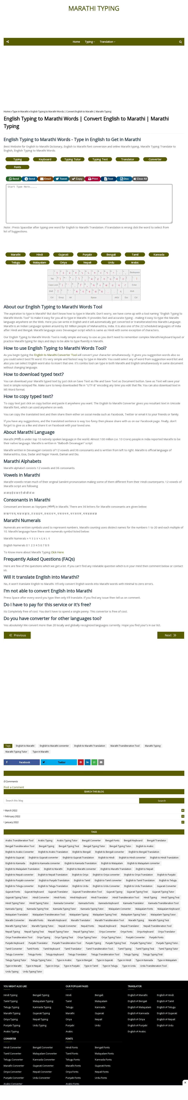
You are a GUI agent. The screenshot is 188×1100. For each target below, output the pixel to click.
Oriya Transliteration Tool (19, 937)
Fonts (17, 167)
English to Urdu (80, 886)
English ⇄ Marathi (137, 995)
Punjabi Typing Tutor (141, 943)
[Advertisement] (94, 27)
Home (7, 111)
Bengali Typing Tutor (94, 846)
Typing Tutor (72, 159)
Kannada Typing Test (37, 908)
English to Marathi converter (54, 745)
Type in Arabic (64, 960)
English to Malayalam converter (143, 863)
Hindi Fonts (60, 897)
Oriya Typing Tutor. (112, 937)
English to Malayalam (112, 863)
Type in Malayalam (167, 960)
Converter (155, 159)
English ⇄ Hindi (165, 995)
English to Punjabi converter (20, 880)
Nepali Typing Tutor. (84, 931)
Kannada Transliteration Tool (163, 903)
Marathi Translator (80, 920)
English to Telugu (168, 880)
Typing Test (100, 159)
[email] (101, 762)
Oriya (63, 262)
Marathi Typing (152, 745)
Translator (127, 159)
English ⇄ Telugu (166, 1007)
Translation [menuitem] (106, 41)
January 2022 (94, 822)
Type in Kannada (144, 960)
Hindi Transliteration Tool (126, 897)
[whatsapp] (94, 762)
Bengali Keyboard (133, 840)
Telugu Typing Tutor (16, 960)
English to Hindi (106, 857)
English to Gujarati (15, 857)
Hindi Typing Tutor (15, 903)
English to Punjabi (166, 874)
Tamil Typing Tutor (168, 948)
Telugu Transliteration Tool (105, 954)
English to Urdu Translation (138, 886)
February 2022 (94, 816)
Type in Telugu (110, 965)
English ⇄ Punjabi (137, 1025)
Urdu (111, 262)
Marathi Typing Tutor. (43, 926)
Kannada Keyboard (109, 903)
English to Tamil (82, 880)
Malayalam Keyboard (169, 908)
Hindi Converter (41, 897)
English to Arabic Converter (20, 851)
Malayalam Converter (120, 908)
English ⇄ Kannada (138, 1013)
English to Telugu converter (20, 886)
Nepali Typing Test (34, 931)
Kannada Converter (64, 903)
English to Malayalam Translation (22, 869)
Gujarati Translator (58, 891)
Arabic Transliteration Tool (19, 840)
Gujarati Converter (166, 886)
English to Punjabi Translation (54, 880)
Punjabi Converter (135, 937)
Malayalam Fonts (144, 908)
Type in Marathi (20, 111)
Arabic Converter (13, 1083)
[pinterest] (81, 762)
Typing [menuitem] (89, 41)
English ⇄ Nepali (166, 1019)
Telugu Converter (15, 954)
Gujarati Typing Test (137, 891)
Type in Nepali (33, 965)
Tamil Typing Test (145, 948)
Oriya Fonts (126, 931)
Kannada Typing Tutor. (92, 908)
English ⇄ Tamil (165, 1001)
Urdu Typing (12, 971)
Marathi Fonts (36, 920)
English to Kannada (15, 863)
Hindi (39, 254)
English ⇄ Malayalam (139, 1007)
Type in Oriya (52, 965)
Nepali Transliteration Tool (157, 926)
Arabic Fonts (72, 1083)
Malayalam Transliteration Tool (49, 914)
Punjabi (87, 254)
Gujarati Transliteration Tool (87, 891)
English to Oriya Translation (138, 874)
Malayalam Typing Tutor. (163, 914)
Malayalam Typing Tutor (133, 914)
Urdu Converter (41, 1077)
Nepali (87, 262)
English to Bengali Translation (144, 851)
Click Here (57, 552)
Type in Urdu (129, 965)
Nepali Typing (13, 931)
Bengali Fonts (112, 840)
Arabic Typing (45, 840)
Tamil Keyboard (51, 948)
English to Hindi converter (132, 857)
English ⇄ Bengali (137, 1001)
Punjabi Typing (93, 943)
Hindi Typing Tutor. (39, 903)
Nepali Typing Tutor (58, 931)
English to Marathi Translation (89, 745)
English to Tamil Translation (140, 880)
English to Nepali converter (19, 874)
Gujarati (63, 254)
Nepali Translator (130, 926)
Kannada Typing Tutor (64, 908)
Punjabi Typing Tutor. (167, 943)
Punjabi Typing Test (116, 943)
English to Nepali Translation (53, 874)
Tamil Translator (73, 948)
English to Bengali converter (109, 851)
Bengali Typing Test (69, 846)
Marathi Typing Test (159, 920)
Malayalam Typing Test (105, 914)
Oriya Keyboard (145, 931)
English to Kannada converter (45, 863)
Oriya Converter (107, 931)
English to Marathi (25, 745)
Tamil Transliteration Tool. (99, 948)
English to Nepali (144, 869)
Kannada (158, 254)
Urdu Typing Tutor (32, 971)
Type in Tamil (91, 965)
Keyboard (45, 159)
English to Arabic (144, 846)
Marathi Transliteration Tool (125, 745)
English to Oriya (80, 874)
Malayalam (39, 262)
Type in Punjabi (72, 965)
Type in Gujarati (105, 960)
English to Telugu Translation (53, 886)
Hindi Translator (99, 897)
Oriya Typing (43, 937)
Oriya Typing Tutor (87, 937)
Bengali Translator (156, 840)
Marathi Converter (15, 920)
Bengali (111, 254)
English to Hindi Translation (164, 857)
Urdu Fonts (101, 1077)
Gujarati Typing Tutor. (17, 897)
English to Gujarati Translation (78, 857)
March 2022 (94, 810)
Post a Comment (14, 787)
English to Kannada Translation (81, 863)
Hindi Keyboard (78, 897)
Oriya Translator (166, 931)
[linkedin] (88, 762)
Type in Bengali (84, 960)
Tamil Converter (14, 948)
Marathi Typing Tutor (16, 751)
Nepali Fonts (87, 926)
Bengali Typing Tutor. (121, 846)
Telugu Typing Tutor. (41, 960)
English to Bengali (82, 851)
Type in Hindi (124, 960)
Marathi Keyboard (57, 920)
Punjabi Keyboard (15, 943)
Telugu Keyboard (55, 954)
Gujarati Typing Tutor (163, 891)
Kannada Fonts (86, 903)
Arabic (135, 262)
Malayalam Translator (17, 914)
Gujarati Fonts (13, 891)
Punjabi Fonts (156, 937)
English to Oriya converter (106, 874)
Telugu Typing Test (152, 954)
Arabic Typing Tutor (67, 840)
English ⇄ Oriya (136, 1019)
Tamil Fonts (33, 948)
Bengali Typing (46, 846)
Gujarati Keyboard (34, 891)
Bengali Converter (91, 840)
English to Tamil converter (108, 880)
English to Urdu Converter (106, 886)
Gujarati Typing (114, 891)
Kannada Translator (133, 903)
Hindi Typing (150, 897)
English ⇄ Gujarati (167, 1013)
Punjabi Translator (38, 943)
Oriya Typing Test (64, 937)
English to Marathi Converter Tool (55, 355)
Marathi (15, 254)
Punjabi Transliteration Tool (66, 943)
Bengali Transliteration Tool (20, 846)
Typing (17, 159)
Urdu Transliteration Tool (153, 965)
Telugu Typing (131, 954)
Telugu (15, 262)
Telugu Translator (77, 954)
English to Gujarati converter (43, 857)
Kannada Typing (14, 908)
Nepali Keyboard (107, 926)
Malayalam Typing (79, 914)
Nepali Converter (67, 926)
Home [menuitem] (76, 41)
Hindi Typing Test (170, 897)
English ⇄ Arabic (137, 1031)
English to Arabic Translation (53, 851)
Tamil (135, 254)
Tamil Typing (124, 948)
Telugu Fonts (34, 954)
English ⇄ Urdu (165, 1025)
